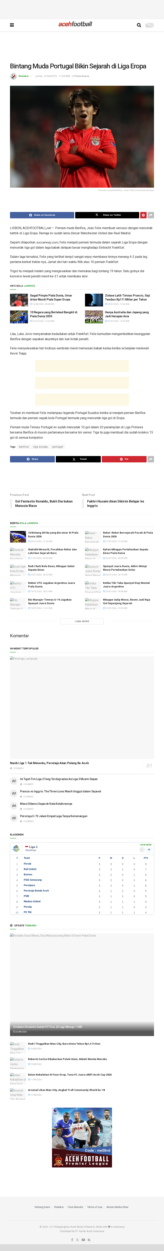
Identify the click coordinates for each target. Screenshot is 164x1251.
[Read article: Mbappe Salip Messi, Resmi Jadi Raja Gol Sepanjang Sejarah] (93, 603)
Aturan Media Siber (117, 1207)
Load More (82, 621)
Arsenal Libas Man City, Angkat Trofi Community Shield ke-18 (66, 1089)
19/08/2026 (36, 1049)
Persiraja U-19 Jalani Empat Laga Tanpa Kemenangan (53, 816)
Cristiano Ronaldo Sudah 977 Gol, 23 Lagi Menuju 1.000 (47, 1026)
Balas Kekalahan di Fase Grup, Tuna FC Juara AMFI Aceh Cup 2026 (70, 1074)
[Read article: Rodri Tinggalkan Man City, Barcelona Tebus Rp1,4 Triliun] (18, 1047)
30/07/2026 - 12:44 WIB (118, 304)
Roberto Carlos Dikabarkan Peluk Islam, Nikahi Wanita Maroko (67, 1059)
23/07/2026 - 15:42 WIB (118, 321)
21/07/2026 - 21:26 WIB (116, 541)
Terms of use (94, 1207)
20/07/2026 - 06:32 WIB (41, 575)
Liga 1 (33, 846)
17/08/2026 (36, 1080)
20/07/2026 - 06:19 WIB (116, 575)
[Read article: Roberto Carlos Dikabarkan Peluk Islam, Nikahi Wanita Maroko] (18, 1063)
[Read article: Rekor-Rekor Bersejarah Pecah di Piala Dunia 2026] (93, 536)
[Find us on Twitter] (77, 1240)
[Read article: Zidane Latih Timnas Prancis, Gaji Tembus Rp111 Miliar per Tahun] (94, 300)
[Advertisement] (82, 9)
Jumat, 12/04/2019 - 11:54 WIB (52, 76)
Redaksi (24, 76)
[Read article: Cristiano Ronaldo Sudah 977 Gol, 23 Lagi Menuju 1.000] (82, 984)
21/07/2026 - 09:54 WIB (41, 558)
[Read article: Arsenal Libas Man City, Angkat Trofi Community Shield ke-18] (18, 1094)
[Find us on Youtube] (83, 1240)
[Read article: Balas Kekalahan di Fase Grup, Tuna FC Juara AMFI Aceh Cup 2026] (18, 1078)
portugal (57, 446)
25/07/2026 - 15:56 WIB (43, 321)
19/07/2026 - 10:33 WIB (116, 608)
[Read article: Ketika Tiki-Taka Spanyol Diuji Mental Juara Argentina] (93, 587)
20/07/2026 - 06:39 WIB (116, 558)
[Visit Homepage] (75, 25)
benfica (24, 446)
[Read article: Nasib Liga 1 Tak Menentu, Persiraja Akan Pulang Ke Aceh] (82, 707)
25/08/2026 (21, 1032)
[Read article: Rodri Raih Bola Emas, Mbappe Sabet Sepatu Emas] (18, 570)
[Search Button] (139, 25)
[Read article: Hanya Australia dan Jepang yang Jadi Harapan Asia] (94, 316)
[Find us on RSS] (89, 1240)
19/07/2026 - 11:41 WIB (41, 608)
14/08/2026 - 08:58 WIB (43, 304)
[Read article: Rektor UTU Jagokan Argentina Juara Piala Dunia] (18, 587)
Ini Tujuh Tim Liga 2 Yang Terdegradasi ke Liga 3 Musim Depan (59, 779)
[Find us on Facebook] (72, 1240)
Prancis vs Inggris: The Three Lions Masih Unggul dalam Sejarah (60, 791)
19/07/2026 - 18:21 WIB (41, 591)
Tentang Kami (42, 1207)
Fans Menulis (75, 1207)
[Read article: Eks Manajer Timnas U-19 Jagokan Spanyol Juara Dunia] (18, 603)
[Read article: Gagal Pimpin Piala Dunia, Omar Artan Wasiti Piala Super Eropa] (19, 300)
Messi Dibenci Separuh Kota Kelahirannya (46, 803)
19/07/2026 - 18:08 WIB (116, 591)
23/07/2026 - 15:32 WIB (41, 541)
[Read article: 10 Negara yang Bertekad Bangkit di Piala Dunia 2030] (19, 316)
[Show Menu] (12, 25)
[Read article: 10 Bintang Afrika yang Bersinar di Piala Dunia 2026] (18, 536)
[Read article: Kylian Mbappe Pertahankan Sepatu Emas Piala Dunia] (93, 553)
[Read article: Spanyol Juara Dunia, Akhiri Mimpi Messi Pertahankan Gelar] (93, 570)
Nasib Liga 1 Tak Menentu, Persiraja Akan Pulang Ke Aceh (49, 763)
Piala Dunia (81, 76)
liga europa (40, 446)
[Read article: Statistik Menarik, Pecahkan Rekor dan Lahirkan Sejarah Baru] (18, 553)
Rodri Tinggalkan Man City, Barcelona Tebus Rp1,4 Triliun (64, 1043)
